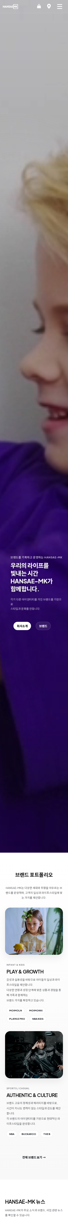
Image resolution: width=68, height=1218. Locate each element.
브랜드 (43, 626)
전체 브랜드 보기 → (34, 1157)
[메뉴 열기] (59, 6)
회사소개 (22, 626)
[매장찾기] (49, 6)
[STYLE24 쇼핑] (39, 6)
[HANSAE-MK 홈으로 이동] (10, 6)
